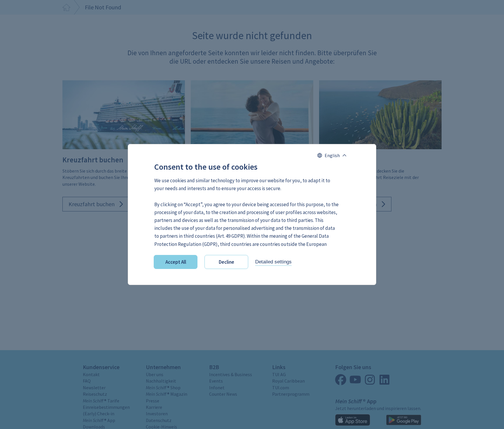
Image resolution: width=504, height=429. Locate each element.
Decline (226, 262)
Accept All (175, 262)
